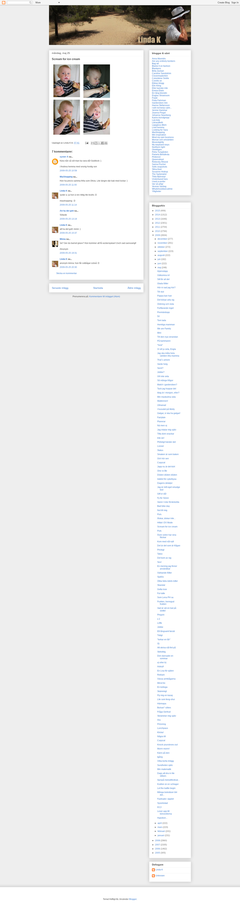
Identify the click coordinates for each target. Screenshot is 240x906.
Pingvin (160, 615)
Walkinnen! (162, 401)
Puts (159, 531)
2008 (158, 840)
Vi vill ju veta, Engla (166, 349)
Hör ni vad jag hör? (166, 287)
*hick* (160, 345)
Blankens (156, 68)
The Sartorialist (159, 174)
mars (160, 827)
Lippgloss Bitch (159, 125)
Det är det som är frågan (168, 545)
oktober (161, 247)
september (163, 251)
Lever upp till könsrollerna (164, 812)
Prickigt (160, 550)
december (163, 239)
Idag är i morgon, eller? (168, 392)
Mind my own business (163, 137)
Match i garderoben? (167, 384)
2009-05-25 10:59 (68, 170)
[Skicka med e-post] (92, 143)
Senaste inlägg (60, 287)
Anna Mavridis (159, 58)
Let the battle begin (166, 788)
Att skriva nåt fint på (166, 647)
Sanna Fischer (159, 164)
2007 (158, 845)
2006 (158, 849)
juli (159, 259)
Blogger (133, 899)
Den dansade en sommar (165, 657)
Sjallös (160, 577)
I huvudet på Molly (166, 409)
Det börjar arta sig (165, 300)
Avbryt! (160, 666)
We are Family (164, 328)
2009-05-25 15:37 (68, 233)
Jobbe (160, 627)
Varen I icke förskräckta (168, 502)
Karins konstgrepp (160, 117)
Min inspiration (159, 135)
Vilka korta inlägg (165, 761)
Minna (63, 239)
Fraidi (154, 98)
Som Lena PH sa (165, 597)
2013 (158, 219)
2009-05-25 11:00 (68, 185)
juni (160, 263)
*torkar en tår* (163, 639)
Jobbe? (160, 372)
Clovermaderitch (160, 76)
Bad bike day (163, 506)
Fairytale (161, 417)
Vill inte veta (163, 376)
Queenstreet (158, 159)
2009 (158, 235)
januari (161, 835)
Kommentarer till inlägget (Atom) (104, 296)
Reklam (161, 675)
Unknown (160, 875)
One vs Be (162, 471)
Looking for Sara (160, 130)
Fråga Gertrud (164, 712)
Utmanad (161, 405)
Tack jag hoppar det (166, 388)
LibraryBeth (157, 122)
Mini (159, 333)
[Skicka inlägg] (86, 143)
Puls (159, 514)
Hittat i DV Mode (165, 522)
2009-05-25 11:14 (68, 205)
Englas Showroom (161, 95)
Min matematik (164, 769)
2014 (158, 214)
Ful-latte (161, 593)
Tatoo (160, 554)
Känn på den (163, 753)
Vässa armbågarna (166, 679)
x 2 (158, 619)
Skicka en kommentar (66, 273)
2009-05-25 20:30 (68, 267)
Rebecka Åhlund (160, 162)
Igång (160, 757)
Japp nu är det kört (166, 466)
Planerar (161, 421)
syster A (64, 157)
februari (162, 831)
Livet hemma (158, 127)
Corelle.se (157, 81)
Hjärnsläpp (162, 271)
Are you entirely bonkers (163, 61)
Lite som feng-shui (166, 699)
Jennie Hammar (159, 110)
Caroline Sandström (161, 73)
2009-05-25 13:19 (68, 219)
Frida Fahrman (159, 100)
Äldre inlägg (134, 287)
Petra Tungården (160, 152)
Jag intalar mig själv (166, 430)
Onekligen (157, 149)
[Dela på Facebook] (102, 143)
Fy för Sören (163, 498)
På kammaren (164, 341)
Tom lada (161, 320)
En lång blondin (159, 93)
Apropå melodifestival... (168, 780)
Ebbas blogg (158, 83)
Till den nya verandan (167, 337)
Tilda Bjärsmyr (159, 176)
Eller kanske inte (160, 88)
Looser (160, 446)
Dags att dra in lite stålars (165, 774)
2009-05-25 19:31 (68, 253)
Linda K (63, 191)
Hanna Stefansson (161, 105)
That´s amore (163, 360)
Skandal (161, 585)
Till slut (160, 292)
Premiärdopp (163, 312)
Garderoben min (160, 103)
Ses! (159, 562)
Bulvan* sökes (164, 707)
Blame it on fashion (161, 66)
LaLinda (156, 120)
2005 (158, 853)
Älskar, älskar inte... (166, 518)
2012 (158, 223)
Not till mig (162, 510)
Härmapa (161, 703)
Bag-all (155, 63)
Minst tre (161, 683)
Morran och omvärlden (163, 140)
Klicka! (160, 732)
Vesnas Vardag (159, 186)
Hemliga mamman (166, 324)
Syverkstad (162, 803)
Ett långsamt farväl (166, 631)
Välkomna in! (163, 275)
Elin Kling (156, 85)
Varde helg (162, 364)
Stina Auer (157, 169)
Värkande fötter (164, 573)
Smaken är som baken (168, 454)
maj (160, 267)
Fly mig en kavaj (165, 695)
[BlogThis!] (96, 143)
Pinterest (156, 157)
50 (158, 316)
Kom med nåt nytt (165, 541)
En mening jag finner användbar (167, 567)
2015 (158, 210)
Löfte (159, 623)
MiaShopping (66, 177)
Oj (158, 643)
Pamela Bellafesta (160, 154)
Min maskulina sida (166, 397)
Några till (161, 736)
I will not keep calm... (162, 108)
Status (160, 450)
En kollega (162, 687)
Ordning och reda (165, 304)
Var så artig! (157, 184)
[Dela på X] (99, 143)
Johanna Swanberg (161, 115)
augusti (161, 255)
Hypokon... (162, 818)
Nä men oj (162, 425)
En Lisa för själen (165, 671)
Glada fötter (162, 283)
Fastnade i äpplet (165, 799)
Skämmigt (162, 691)
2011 (158, 227)
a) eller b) (161, 662)
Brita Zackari (158, 71)
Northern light (158, 147)
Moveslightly (158, 142)
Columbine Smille (160, 78)
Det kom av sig (164, 558)
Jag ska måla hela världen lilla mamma (168, 354)
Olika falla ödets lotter (167, 581)
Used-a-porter (158, 181)
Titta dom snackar (165, 434)
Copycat (161, 462)
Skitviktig (161, 652)
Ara (159, 720)
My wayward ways (160, 144)
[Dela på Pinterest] (106, 143)
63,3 (159, 807)
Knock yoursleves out (167, 744)
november (163, 243)
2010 (158, 231)
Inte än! (160, 438)
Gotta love (162, 589)
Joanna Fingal (159, 112)
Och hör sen (163, 458)
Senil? (160, 368)
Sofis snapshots (159, 167)
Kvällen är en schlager (168, 784)
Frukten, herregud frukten (165, 602)
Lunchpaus (162, 728)
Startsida (98, 287)
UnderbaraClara (160, 179)
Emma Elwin (158, 90)
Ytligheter (156, 191)
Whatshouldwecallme (162, 189)
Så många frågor (165, 380)
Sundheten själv (165, 765)
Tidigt (160, 635)
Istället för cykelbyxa (166, 479)
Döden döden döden (167, 475)
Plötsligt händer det (166, 442)
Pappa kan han (164, 296)
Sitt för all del (163, 279)
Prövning (161, 724)
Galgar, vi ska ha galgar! (168, 413)
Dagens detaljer (165, 483)
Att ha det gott (67, 211)
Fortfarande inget (165, 308)
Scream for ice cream (167, 526)
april (160, 823)
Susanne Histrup (160, 171)
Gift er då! (161, 494)
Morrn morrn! (163, 748)
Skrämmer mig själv (166, 716)
